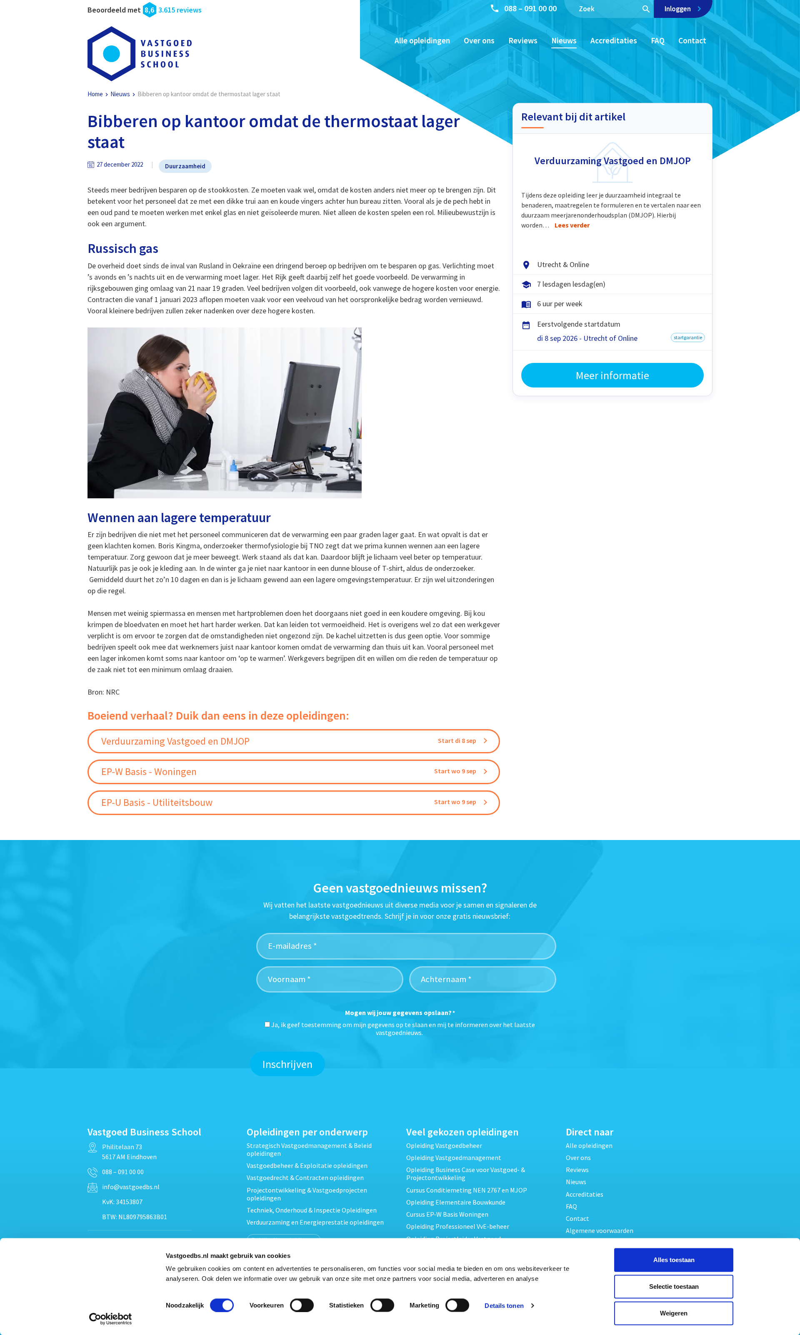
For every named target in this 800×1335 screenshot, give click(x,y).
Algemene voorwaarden (599, 1230)
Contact (692, 40)
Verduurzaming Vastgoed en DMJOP (613, 160)
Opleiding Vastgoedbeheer (444, 1145)
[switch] (302, 1305)
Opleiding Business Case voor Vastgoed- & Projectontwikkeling (465, 1173)
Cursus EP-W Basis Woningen (447, 1214)
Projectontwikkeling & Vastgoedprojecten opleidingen (307, 1194)
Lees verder (572, 225)
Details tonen (504, 1305)
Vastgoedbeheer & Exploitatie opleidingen (307, 1165)
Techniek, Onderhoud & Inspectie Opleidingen (312, 1210)
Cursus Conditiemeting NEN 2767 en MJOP (466, 1190)
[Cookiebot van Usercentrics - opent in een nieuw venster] (110, 1318)
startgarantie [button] (688, 337)
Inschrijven (287, 1064)
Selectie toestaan (674, 1286)
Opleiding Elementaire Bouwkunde (455, 1202)
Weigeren (674, 1313)
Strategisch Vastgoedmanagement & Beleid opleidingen (309, 1149)
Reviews (523, 40)
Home (95, 94)
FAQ (658, 40)
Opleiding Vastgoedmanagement (453, 1157)
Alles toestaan (674, 1259)
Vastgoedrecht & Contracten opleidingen (305, 1177)
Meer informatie (612, 375)
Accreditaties (613, 40)
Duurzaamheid (185, 166)
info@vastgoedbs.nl (131, 1186)
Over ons (479, 40)
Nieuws (564, 40)
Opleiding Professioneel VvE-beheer (457, 1226)
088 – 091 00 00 (530, 8)
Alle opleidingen (422, 40)
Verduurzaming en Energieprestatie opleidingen (315, 1222)
